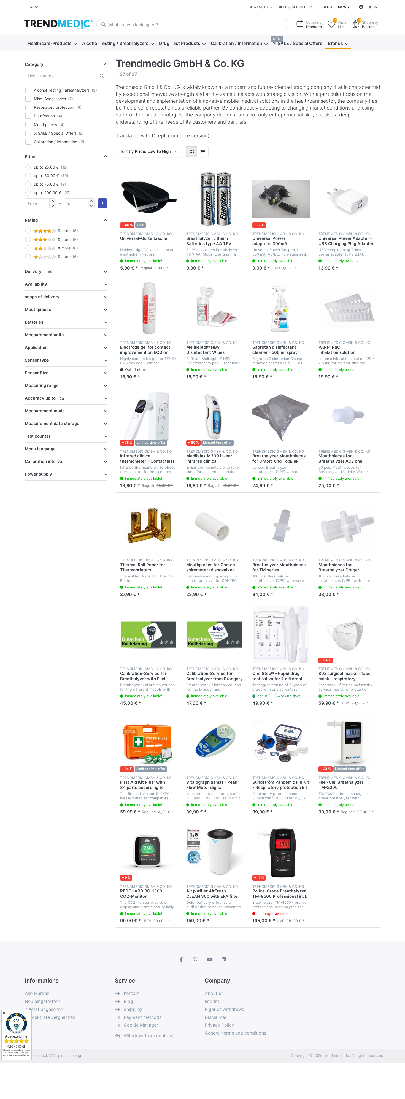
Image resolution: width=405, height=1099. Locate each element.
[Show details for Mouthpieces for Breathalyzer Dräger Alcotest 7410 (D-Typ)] (347, 525)
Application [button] (36, 347)
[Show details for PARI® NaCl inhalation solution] (347, 308)
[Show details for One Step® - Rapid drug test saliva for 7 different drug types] (281, 634)
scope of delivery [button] (42, 296)
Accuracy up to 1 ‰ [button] (44, 398)
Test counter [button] (37, 436)
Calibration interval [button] (44, 461)
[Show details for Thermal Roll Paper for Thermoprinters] (148, 525)
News (343, 7)
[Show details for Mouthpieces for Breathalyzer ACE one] (347, 417)
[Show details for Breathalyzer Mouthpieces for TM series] (281, 525)
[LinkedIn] (224, 959)
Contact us (260, 7)
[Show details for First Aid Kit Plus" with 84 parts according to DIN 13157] (148, 743)
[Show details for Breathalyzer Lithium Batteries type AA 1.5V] (215, 199)
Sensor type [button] (37, 360)
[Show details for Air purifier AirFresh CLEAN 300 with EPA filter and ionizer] (215, 852)
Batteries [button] (34, 322)
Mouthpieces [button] (38, 309)
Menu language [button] (40, 448)
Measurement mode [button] (45, 410)
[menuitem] (52, 43)
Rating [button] (31, 220)
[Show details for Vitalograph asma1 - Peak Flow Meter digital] (215, 743)
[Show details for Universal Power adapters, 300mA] (281, 199)
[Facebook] (181, 959)
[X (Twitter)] (195, 959)
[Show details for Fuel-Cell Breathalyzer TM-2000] (347, 743)
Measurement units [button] (44, 334)
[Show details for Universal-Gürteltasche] (148, 199)
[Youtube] (210, 959)
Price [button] (30, 156)
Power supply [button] (38, 474)
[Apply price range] (102, 203)
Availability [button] (36, 284)
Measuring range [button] (42, 385)
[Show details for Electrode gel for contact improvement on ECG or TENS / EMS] (148, 308)
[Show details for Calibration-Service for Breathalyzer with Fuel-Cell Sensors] (148, 634)
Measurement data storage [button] (52, 423)
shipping (73, 1055)
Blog (327, 7)
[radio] (191, 151)
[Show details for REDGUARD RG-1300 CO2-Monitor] (148, 852)
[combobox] (33, 7)
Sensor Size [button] (36, 372)
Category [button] (34, 64)
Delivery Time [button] (39, 271)
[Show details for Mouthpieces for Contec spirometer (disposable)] (215, 525)
